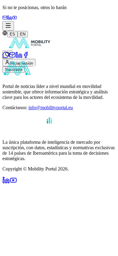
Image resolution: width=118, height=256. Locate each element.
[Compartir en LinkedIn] (19, 56)
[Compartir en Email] (12, 56)
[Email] (4, 18)
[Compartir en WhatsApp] (5, 56)
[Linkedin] (9, 18)
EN (22, 34)
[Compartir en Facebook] (25, 56)
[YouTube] (14, 18)
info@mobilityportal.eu (50, 107)
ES (12, 34)
